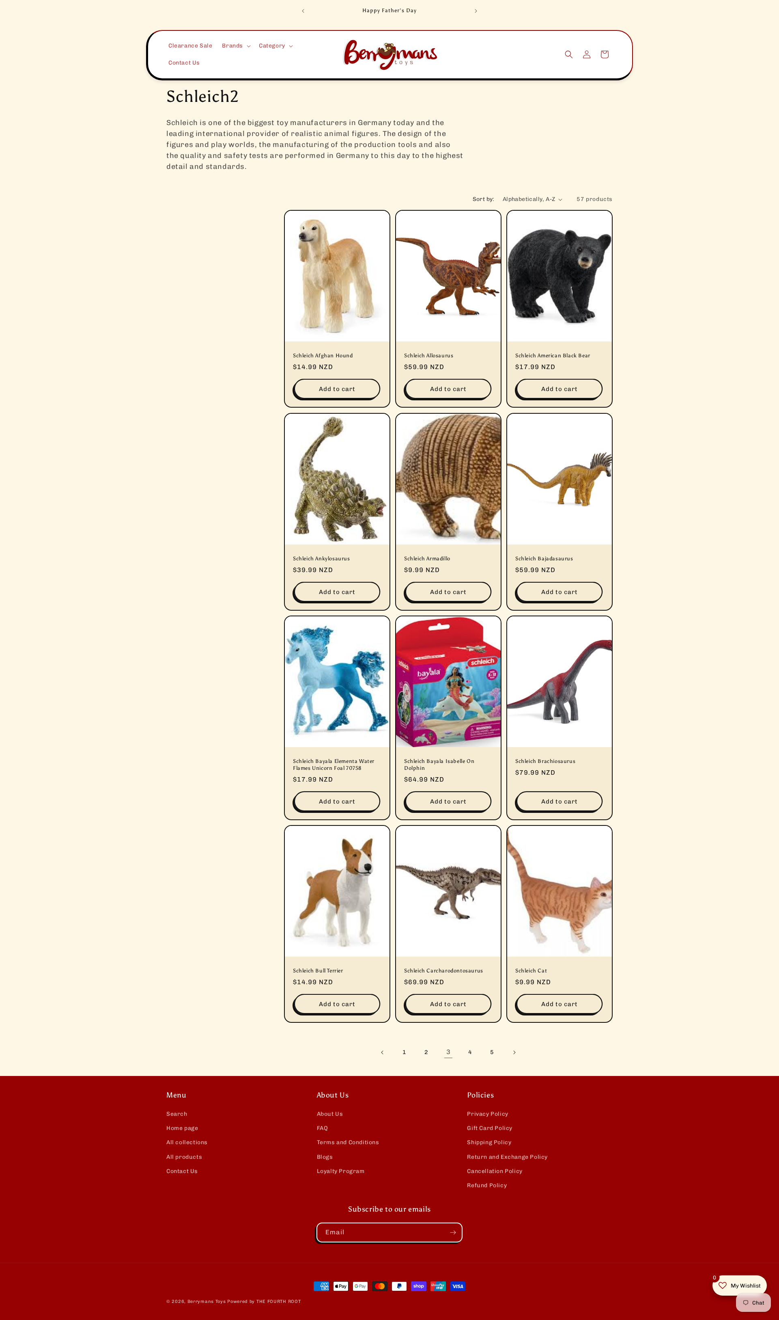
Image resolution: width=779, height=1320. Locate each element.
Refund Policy (487, 1185)
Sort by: (484, 199)
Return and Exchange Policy (507, 1157)
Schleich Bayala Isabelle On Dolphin (439, 764)
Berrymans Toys (206, 1301)
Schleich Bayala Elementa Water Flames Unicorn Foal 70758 (333, 764)
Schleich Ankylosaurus (321, 558)
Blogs (325, 1157)
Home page (182, 1128)
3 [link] (448, 1052)
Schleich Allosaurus (428, 356)
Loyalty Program (341, 1171)
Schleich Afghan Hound (323, 356)
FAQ (322, 1128)
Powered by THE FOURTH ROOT (264, 1301)
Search (176, 1113)
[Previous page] (383, 1052)
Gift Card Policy (489, 1128)
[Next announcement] (476, 11)
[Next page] (514, 1052)
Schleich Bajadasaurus (544, 558)
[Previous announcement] (303, 11)
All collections (187, 1142)
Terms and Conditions (348, 1142)
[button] (235, 45)
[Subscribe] (453, 1232)
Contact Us (182, 1171)
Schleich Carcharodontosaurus (443, 971)
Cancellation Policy (494, 1171)
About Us (330, 1113)
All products (184, 1157)
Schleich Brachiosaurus (545, 761)
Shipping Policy (489, 1142)
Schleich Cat (531, 971)
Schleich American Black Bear (552, 356)
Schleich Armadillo (427, 558)
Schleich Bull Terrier (318, 971)
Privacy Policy (487, 1113)
